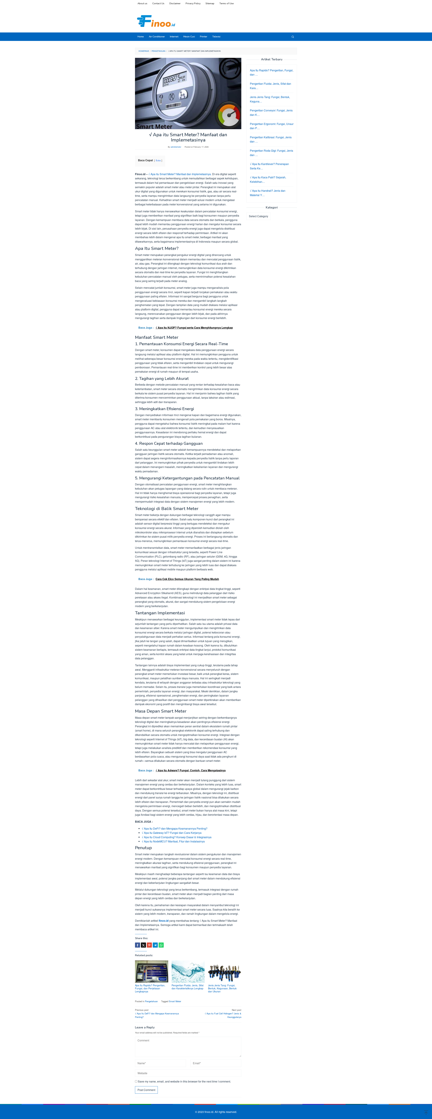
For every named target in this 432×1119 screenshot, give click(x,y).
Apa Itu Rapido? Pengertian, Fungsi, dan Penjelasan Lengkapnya (150, 988)
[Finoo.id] (156, 21)
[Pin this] (149, 945)
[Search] (293, 36)
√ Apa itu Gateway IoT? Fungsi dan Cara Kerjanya (171, 833)
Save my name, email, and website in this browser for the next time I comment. (184, 1081)
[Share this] (137, 945)
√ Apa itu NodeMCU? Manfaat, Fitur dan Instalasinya (173, 841)
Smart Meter (175, 1001)
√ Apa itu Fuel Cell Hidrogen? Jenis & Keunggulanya (223, 1013)
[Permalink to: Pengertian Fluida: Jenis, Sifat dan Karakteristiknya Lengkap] (188, 971)
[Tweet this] (143, 945)
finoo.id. (210, 1112)
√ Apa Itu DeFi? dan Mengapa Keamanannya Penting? (174, 828)
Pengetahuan (151, 1001)
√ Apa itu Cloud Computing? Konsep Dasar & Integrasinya (176, 837)
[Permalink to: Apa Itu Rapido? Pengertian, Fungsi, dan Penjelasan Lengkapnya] (151, 971)
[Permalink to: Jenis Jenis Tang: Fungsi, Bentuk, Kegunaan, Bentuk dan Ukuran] (224, 971)
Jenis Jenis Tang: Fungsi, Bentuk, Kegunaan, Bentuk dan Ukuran (222, 988)
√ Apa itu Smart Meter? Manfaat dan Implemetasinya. (179, 174)
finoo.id (164, 921)
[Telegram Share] (155, 945)
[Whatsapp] (161, 945)
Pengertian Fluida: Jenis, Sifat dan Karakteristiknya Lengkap (188, 987)
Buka (158, 160)
